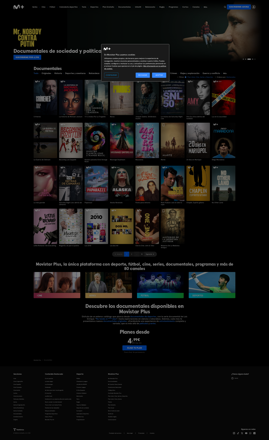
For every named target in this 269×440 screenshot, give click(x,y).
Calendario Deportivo (82, 414)
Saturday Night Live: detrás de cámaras (70, 203)
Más (205, 7)
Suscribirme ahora (239, 7)
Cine (43, 7)
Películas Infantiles (18, 399)
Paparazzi (88, 203)
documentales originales (115, 321)
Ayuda (236, 378)
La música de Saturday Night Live (172, 118)
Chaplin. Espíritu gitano (195, 203)
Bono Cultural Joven (114, 411)
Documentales (124, 7)
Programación (80, 419)
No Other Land (217, 203)
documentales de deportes (143, 316)
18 (141, 254)
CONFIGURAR (111, 75)
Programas (173, 7)
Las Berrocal (48, 396)
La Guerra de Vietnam (42, 160)
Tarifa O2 (110, 414)
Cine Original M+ (18, 381)
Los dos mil (114, 246)
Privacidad (141, 433)
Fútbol (52, 7)
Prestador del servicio (115, 433)
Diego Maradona (218, 160)
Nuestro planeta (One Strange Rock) (96, 161)
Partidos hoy (80, 416)
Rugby (162, 7)
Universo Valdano (81, 393)
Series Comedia (17, 411)
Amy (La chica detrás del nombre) (195, 118)
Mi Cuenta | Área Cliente (115, 384)
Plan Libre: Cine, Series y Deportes (118, 396)
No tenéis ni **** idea (106, 319)
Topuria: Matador (81, 405)
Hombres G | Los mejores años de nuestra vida (58, 399)
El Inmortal (48, 393)
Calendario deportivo (68, 7)
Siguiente (149, 254)
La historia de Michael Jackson (70, 117)
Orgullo (15, 419)
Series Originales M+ (19, 405)
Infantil (138, 7)
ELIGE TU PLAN (134, 348)
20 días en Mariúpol (193, 160)
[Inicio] (18, 7)
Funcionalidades (112, 381)
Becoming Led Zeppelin (67, 160)
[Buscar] (225, 7)
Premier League (81, 387)
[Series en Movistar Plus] (108, 285)
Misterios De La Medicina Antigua (170, 246)
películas (144, 323)
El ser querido (49, 378)
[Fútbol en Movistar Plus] (160, 285)
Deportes (94, 7)
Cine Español (17, 384)
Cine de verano (17, 396)
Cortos (185, 7)
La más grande (39, 203)
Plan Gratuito (108, 7)
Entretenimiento (18, 416)
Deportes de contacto (82, 408)
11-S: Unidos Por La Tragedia (95, 117)
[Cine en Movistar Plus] (57, 285)
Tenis (84, 7)
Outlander (48, 387)
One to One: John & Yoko (144, 246)
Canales (196, 7)
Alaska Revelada (116, 203)
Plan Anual (111, 408)
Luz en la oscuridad (219, 117)
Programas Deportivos (51, 414)
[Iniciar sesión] (254, 7)
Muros (112, 117)
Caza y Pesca (48, 416)
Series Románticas (18, 408)
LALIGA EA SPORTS (81, 384)
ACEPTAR (159, 75)
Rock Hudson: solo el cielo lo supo (171, 203)
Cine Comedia (17, 387)
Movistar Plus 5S (49, 419)
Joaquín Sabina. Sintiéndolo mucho (145, 118)
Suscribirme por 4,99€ (27, 57)
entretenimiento (167, 321)
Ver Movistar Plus (113, 378)
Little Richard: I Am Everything (45, 246)
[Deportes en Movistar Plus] (212, 285)
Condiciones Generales (114, 387)
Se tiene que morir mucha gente (54, 390)
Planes (110, 402)
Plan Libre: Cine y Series (115, 399)
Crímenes (37, 117)
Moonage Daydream (117, 160)
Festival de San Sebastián (52, 408)
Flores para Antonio (142, 203)
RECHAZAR (142, 75)
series (153, 323)
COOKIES (152, 433)
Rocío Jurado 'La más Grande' (53, 402)
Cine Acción (16, 390)
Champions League (81, 381)
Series (34, 7)
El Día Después (80, 390)
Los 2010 (88, 246)
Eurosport (79, 411)
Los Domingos (49, 384)
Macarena (139, 160)
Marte (163, 160)
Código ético (111, 390)
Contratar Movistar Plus (114, 393)
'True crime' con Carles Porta (53, 405)
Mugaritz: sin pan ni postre (69, 246)
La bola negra (49, 381)
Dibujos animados (50, 411)
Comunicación (112, 419)
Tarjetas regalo (112, 416)
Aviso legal (130, 433)
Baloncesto (150, 7)
